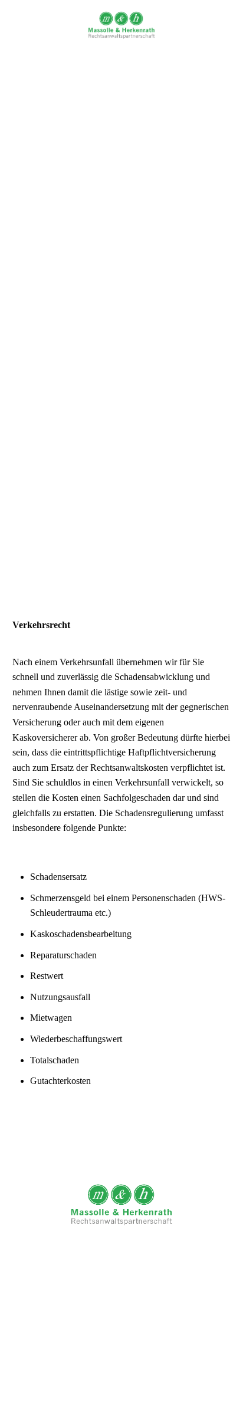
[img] (121, 25)
